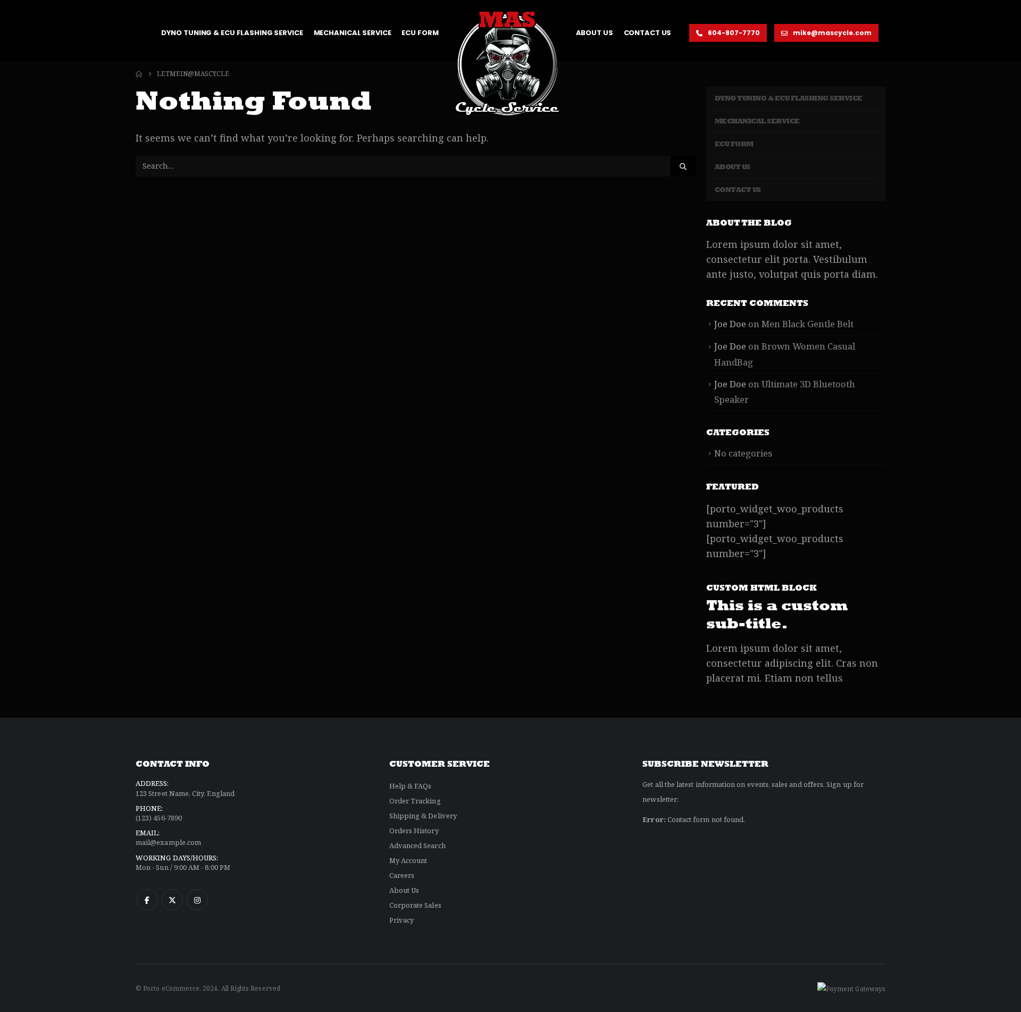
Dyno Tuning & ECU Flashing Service (232, 33)
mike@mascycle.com (831, 32)
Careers (401, 875)
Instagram (197, 899)
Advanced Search (417, 845)
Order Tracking (415, 801)
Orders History (414, 830)
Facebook (147, 899)
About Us (594, 33)
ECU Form (419, 33)
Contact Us (648, 33)
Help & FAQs (410, 786)
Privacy (401, 920)
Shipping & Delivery (423, 815)
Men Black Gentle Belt (807, 324)
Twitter (172, 899)
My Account (408, 860)
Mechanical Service (352, 33)
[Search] (683, 166)
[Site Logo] (507, 63)
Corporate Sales (415, 905)
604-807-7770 (733, 32)
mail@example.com (168, 842)
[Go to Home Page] (139, 74)
